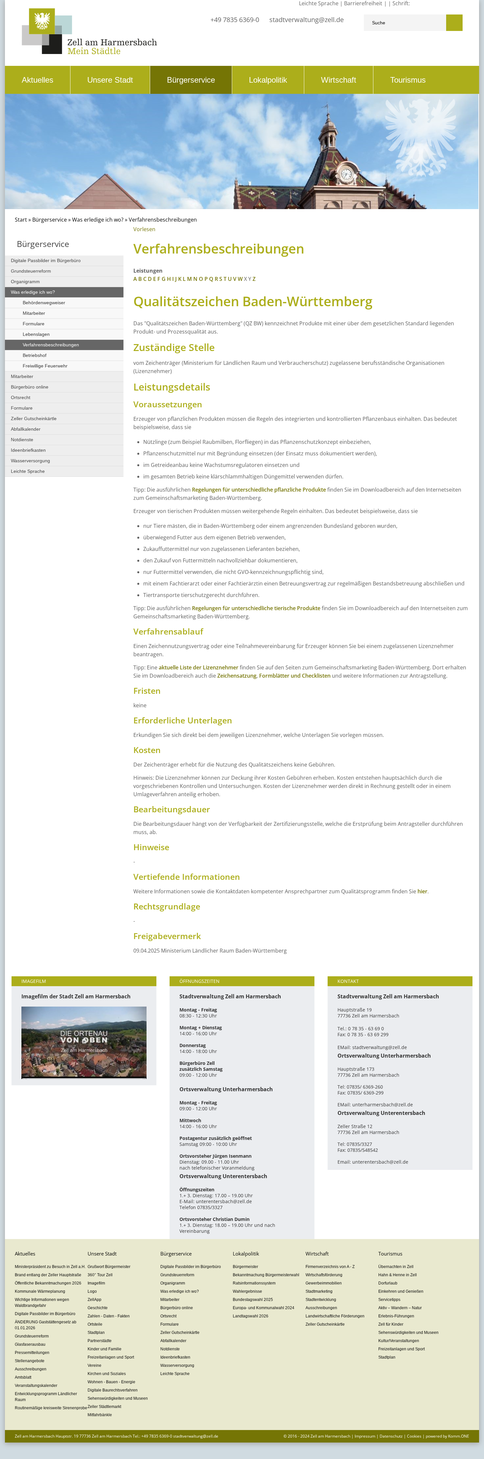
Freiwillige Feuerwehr (45, 365)
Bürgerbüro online (29, 387)
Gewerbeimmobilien (324, 1283)
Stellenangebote (29, 1361)
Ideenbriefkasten (28, 450)
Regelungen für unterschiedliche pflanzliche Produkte (259, 489)
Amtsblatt (23, 1377)
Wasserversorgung (30, 460)
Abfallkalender (25, 429)
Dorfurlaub (387, 1283)
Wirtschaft (338, 79)
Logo (92, 1291)
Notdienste (22, 439)
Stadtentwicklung (321, 1299)
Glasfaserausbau (30, 1344)
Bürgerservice (191, 79)
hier (422, 891)
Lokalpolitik (268, 79)
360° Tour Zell (100, 1275)
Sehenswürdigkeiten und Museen (118, 1398)
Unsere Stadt (110, 79)
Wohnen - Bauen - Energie (111, 1382)
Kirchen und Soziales (107, 1373)
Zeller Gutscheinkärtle (34, 418)
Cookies (414, 1436)
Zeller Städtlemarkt (104, 1406)
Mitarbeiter (34, 313)
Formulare (33, 323)
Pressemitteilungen (32, 1352)
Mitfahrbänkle (100, 1415)
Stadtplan (96, 1332)
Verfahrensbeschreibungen (51, 344)
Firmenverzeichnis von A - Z (330, 1266)
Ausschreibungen (30, 1369)
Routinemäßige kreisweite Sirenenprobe (51, 1408)
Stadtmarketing (319, 1291)
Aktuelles (37, 79)
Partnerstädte (100, 1340)
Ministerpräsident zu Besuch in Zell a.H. (50, 1266)
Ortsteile (95, 1324)
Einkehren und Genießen (400, 1291)
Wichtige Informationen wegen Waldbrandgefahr (42, 1302)
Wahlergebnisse (247, 1291)
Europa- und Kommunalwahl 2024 (263, 1308)
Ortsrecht (20, 397)
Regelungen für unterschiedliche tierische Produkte (256, 608)
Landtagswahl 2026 (250, 1316)
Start (21, 219)
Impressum (365, 1436)
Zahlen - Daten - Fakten (109, 1316)
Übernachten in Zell (396, 1266)
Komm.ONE (458, 1436)
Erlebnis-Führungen (396, 1316)
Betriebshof (34, 355)
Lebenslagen (36, 334)
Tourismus (408, 79)
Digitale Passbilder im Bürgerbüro (46, 260)
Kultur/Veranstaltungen (398, 1340)
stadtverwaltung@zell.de (306, 19)
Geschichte (98, 1308)
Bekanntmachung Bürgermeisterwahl (266, 1275)
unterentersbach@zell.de (224, 1201)
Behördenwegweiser (44, 302)
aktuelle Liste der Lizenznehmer (198, 667)
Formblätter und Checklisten (295, 675)
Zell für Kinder (390, 1324)
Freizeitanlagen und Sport (111, 1357)
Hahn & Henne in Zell (397, 1275)
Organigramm (25, 281)
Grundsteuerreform (31, 271)
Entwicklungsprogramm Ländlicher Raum (46, 1396)
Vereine (94, 1365)
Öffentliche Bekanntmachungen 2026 (48, 1283)
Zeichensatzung (236, 675)
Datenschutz (391, 1436)
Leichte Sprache (28, 471)
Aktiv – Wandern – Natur (400, 1308)
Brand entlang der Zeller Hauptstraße (48, 1275)
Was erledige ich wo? (97, 219)
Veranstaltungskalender (36, 1385)
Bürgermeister (245, 1266)
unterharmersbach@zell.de (382, 1104)
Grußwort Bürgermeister (109, 1266)
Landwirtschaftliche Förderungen (335, 1316)
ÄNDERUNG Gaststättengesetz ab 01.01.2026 (45, 1325)
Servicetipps (389, 1299)
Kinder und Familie (104, 1349)
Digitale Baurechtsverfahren (113, 1390)
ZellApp (94, 1299)
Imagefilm (96, 1283)
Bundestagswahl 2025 (253, 1299)
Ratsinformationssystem (254, 1283)
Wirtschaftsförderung (324, 1275)
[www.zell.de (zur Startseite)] (89, 52)
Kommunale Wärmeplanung (40, 1291)
